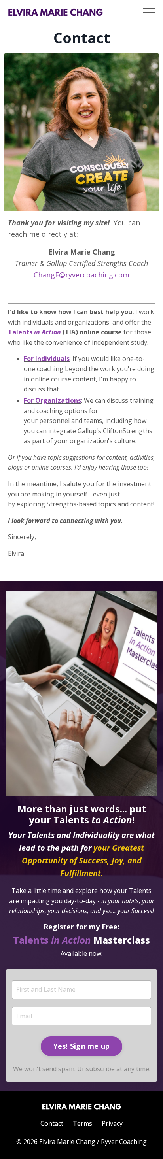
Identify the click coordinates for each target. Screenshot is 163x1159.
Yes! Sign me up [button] (81, 1046)
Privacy (112, 1123)
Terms (82, 1123)
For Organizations (52, 400)
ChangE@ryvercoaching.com (81, 274)
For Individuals (47, 358)
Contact (51, 1123)
